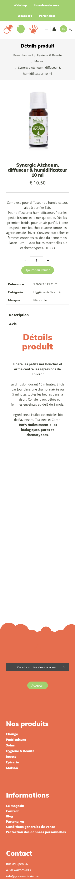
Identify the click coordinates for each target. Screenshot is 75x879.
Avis (12, 324)
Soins (10, 745)
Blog (9, 816)
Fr (63, 29)
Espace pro (25, 16)
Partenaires (47, 16)
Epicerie (12, 762)
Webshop (20, 5)
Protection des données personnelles (36, 832)
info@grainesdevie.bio (22, 876)
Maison (39, 61)
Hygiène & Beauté (49, 55)
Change (12, 734)
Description (19, 315)
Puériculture (16, 739)
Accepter (37, 685)
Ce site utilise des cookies (36, 667)
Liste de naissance (46, 5)
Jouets (11, 756)
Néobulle (40, 300)
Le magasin (15, 806)
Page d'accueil (23, 55)
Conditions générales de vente (30, 827)
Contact (12, 811)
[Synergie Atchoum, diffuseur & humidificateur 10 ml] (37, 92)
